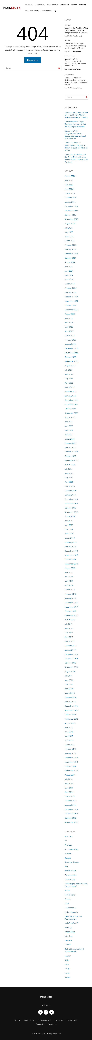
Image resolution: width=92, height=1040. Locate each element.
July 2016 (68, 676)
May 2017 (69, 633)
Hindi (67, 903)
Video (67, 973)
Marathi (68, 944)
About (17, 1020)
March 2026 (70, 193)
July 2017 (68, 624)
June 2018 (69, 577)
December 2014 (71, 758)
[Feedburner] (40, 1012)
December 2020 (71, 452)
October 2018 (70, 559)
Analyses (28, 5)
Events (67, 890)
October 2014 (70, 766)
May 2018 (69, 581)
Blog (66, 866)
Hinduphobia (46, 11)
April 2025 (69, 236)
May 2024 (69, 275)
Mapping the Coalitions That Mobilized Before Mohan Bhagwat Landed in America (76, 30)
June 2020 (69, 473)
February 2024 (70, 288)
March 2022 (70, 387)
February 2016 (70, 697)
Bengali (68, 858)
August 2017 (70, 620)
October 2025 (70, 215)
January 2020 (70, 495)
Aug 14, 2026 (68, 69)
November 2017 (71, 607)
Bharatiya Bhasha (72, 862)
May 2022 (69, 378)
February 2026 (70, 197)
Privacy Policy (72, 1020)
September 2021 (71, 413)
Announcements (31, 11)
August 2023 (70, 314)
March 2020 (70, 486)
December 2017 (71, 602)
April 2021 (69, 434)
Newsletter (52, 1024)
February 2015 (70, 749)
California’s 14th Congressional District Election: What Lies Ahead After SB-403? (75, 62)
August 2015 (70, 723)
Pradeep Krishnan (77, 88)
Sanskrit (68, 956)
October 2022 (70, 357)
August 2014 (70, 775)
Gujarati (68, 899)
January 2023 (70, 344)
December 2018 (71, 551)
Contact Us (39, 1024)
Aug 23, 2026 (68, 51)
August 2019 (70, 516)
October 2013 (70, 818)
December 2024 (71, 254)
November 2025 (71, 210)
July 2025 (68, 228)
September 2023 (71, 310)
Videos (74, 5)
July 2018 (68, 572)
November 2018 (71, 555)
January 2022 (70, 396)
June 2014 (69, 783)
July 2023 (68, 318)
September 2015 (71, 719)
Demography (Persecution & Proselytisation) (76, 884)
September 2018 (71, 564)
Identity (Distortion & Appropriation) (73, 917)
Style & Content (44, 1020)
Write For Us (29, 1020)
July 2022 (68, 370)
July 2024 (68, 266)
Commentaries (69, 56)
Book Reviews (52, 5)
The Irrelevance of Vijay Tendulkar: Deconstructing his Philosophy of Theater (75, 45)
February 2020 (70, 490)
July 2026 (68, 180)
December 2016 (71, 654)
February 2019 (70, 542)
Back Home (33, 60)
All (66, 840)
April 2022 (69, 383)
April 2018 (69, 585)
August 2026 (70, 176)
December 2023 (71, 297)
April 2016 (69, 689)
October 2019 (70, 508)
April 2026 (69, 189)
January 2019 (70, 546)
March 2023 (70, 335)
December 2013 (71, 809)
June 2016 (69, 680)
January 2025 (70, 249)
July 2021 (68, 422)
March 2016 (70, 693)
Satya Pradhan (76, 69)
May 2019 (69, 529)
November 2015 (71, 710)
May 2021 (69, 430)
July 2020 (68, 469)
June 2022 (69, 374)
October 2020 (70, 456)
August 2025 (70, 223)
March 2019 (70, 538)
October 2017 (70, 611)
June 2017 (69, 628)
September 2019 (71, 512)
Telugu (67, 969)
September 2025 (71, 219)
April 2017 (69, 637)
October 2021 (70, 409)
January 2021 (70, 447)
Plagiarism (59, 1020)
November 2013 (71, 813)
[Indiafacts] (11, 8)
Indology (68, 927)
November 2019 (71, 503)
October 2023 (70, 305)
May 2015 (69, 736)
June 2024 (69, 271)
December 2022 (71, 348)
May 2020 (69, 478)
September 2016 (71, 667)
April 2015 (69, 740)
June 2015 (69, 732)
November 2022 (71, 353)
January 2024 (70, 292)
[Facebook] (46, 1012)
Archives (82, 5)
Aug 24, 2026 (68, 36)
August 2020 (70, 465)
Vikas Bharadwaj (77, 36)
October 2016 (70, 663)
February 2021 (70, 443)
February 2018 (70, 594)
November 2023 (71, 301)
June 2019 (69, 525)
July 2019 (68, 521)
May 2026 (69, 185)
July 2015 (68, 727)
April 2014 (69, 792)
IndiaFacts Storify (71, 923)
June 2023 (69, 322)
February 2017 (70, 645)
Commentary (39, 5)
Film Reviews (70, 895)
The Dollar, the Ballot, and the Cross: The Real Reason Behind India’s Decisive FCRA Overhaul (76, 158)
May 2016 (69, 684)
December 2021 (71, 400)
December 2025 (71, 206)
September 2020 (71, 460)
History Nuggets (71, 912)
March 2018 (70, 590)
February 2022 (70, 391)
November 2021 (71, 404)
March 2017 (70, 641)
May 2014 (69, 788)
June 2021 (69, 426)
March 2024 (70, 284)
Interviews (65, 5)
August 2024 (70, 262)
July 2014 (68, 779)
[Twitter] (51, 1012)
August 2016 (70, 671)
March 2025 (70, 241)
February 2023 (70, 340)
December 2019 (71, 499)
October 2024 (70, 258)
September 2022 (71, 361)
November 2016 (71, 658)
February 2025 (70, 245)
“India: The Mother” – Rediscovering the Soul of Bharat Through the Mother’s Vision (76, 81)
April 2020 (69, 482)
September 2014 (71, 770)
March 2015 (70, 745)
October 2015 (70, 714)
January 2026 (70, 202)
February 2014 (70, 801)
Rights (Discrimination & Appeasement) (74, 950)
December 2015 (71, 706)
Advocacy (68, 836)
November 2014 (71, 762)
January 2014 (70, 805)
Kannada (68, 940)
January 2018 (70, 598)
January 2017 (70, 650)
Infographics (70, 932)
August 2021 (70, 417)
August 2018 (70, 568)
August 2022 (70, 365)
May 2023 (69, 327)
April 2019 (69, 533)
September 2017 (71, 615)
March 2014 (70, 796)
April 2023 (69, 331)
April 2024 (69, 279)
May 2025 (69, 232)
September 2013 (71, 822)
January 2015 (70, 753)
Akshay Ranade (77, 51)
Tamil (67, 964)
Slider (67, 960)
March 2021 (70, 439)
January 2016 (70, 702)
